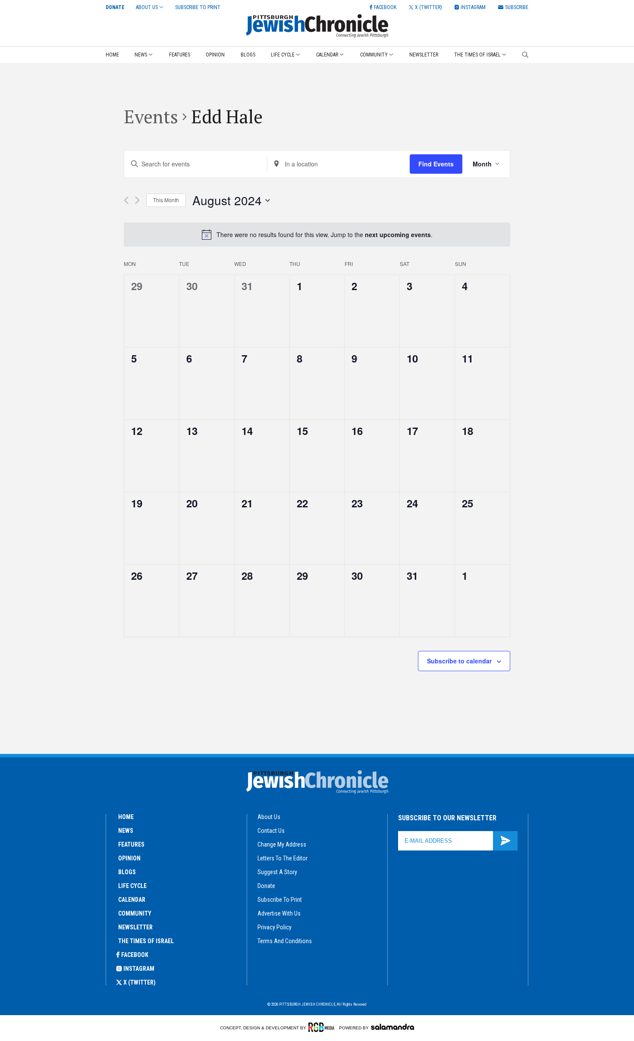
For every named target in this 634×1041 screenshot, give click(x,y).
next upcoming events (398, 234)
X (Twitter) (139, 982)
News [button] (141, 55)
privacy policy (274, 927)
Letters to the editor (282, 858)
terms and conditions (284, 941)
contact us (271, 830)
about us (268, 816)
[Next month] (137, 200)
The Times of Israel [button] (477, 55)
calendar (131, 899)
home (126, 816)
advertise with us (279, 913)
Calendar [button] (327, 55)
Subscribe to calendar (459, 660)
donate (266, 885)
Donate (115, 7)
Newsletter (423, 55)
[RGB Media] (322, 1027)
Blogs (248, 55)
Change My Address (281, 844)
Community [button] (374, 55)
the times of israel (146, 941)
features (131, 844)
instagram (138, 968)
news (125, 830)
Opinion (215, 55)
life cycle (132, 885)
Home (112, 55)
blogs (127, 872)
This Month (166, 199)
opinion (129, 858)
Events (151, 116)
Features (179, 55)
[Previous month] (126, 200)
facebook (134, 954)
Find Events (436, 163)
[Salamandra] (392, 1027)
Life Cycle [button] (283, 55)
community (134, 913)
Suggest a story (277, 872)
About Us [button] (147, 7)
